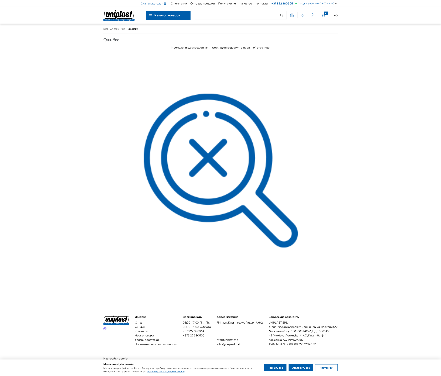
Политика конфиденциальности (156, 344)
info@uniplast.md (227, 339)
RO (336, 15)
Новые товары (144, 335)
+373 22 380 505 (282, 3)
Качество (245, 3)
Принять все (275, 367)
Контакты (261, 3)
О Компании (179, 3)
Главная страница (114, 29)
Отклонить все (301, 367)
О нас (138, 322)
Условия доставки (147, 339)
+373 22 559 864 (193, 331)
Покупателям (227, 3)
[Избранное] (302, 15)
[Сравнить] (292, 15)
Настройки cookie (115, 358)
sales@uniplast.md (228, 344)
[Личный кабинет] (312, 15)
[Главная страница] (119, 15)
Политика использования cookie (165, 371)
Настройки (326, 367)
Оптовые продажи (202, 3)
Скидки (140, 327)
